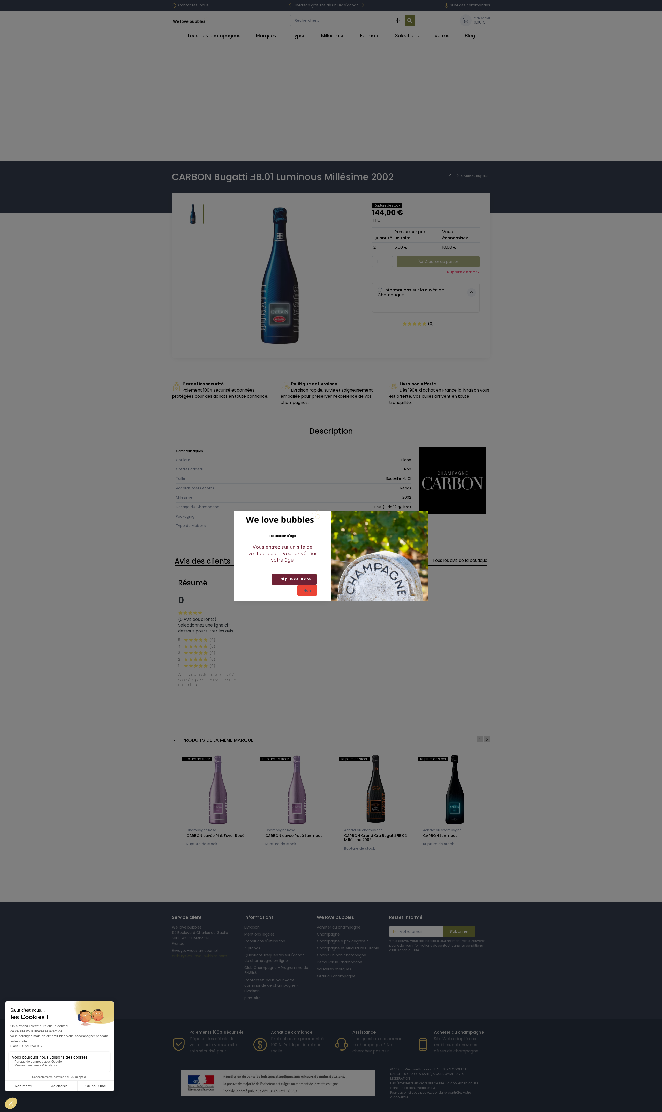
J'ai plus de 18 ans (294, 579)
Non (307, 590)
